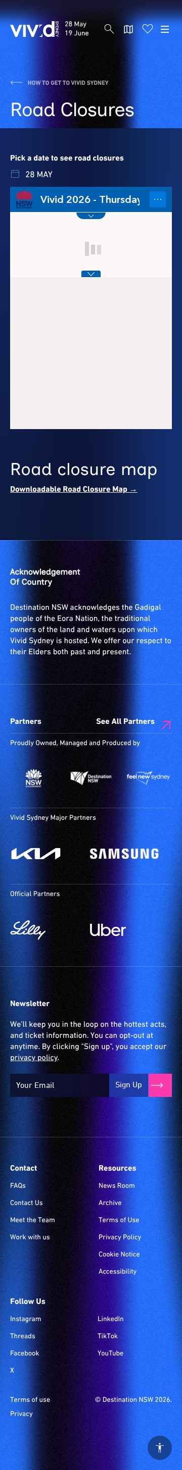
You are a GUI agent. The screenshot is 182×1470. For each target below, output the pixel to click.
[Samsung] (125, 854)
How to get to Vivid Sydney (67, 83)
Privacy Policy (120, 1237)
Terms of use (30, 1400)
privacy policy (33, 1058)
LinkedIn (111, 1319)
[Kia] (45, 854)
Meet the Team (32, 1220)
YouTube (110, 1353)
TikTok (108, 1336)
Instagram (25, 1319)
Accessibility (117, 1272)
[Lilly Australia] (45, 930)
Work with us (30, 1237)
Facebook (24, 1353)
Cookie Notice (119, 1254)
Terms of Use (119, 1220)
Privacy (21, 1414)
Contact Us (26, 1203)
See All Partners (125, 722)
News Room (117, 1186)
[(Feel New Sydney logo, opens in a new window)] (148, 778)
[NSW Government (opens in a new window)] (33, 778)
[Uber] (125, 930)
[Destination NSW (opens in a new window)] (90, 778)
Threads (22, 1336)
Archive (110, 1203)
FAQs (18, 1186)
